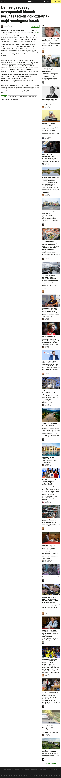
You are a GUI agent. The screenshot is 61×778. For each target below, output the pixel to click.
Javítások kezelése (25, 769)
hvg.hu (36, 32)
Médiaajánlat (43, 769)
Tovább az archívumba (51, 763)
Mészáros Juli (6, 25)
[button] (4, 96)
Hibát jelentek (10, 769)
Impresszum (17, 769)
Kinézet (47, 1)
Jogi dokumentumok (34, 769)
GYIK (5, 769)
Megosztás (35, 26)
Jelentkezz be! (56, 1)
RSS (48, 769)
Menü (4, 1)
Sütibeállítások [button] (53, 769)
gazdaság (6, 26)
